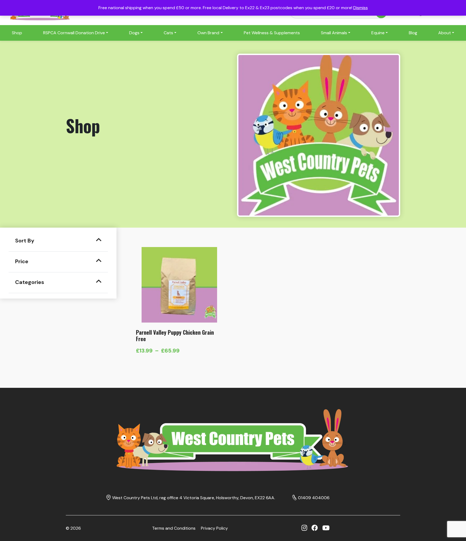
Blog (413, 33)
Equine (378, 33)
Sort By (24, 240)
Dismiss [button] (360, 8)
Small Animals (334, 33)
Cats (168, 33)
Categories (29, 282)
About (444, 33)
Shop (17, 33)
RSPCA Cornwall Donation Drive (74, 33)
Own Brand (208, 33)
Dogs (134, 33)
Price (21, 261)
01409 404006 (314, 498)
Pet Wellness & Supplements (272, 33)
